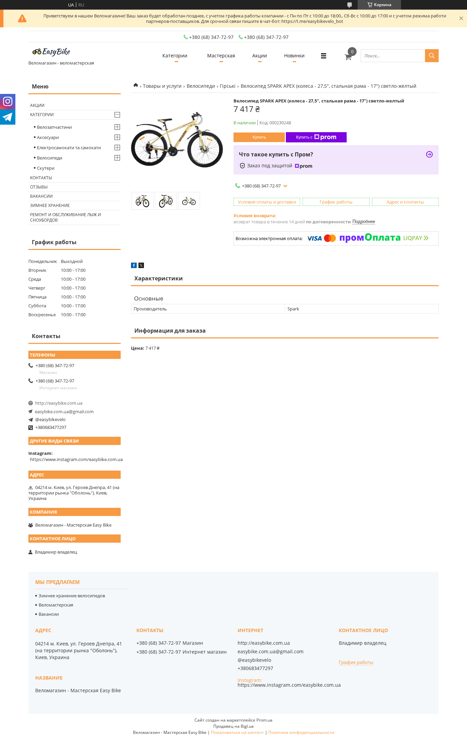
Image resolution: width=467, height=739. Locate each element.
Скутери (45, 168)
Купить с (304, 137)
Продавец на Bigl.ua (233, 726)
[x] (141, 266)
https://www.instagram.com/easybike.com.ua (76, 459)
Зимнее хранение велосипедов (72, 595)
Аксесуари (48, 137)
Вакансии (41, 196)
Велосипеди (201, 86)
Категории (174, 55)
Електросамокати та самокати (69, 147)
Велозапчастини (54, 127)
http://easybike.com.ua (58, 403)
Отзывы (39, 187)
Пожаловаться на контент (237, 732)
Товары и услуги (162, 86)
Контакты (41, 178)
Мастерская (221, 55)
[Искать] (432, 55)
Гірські (228, 86)
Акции (259, 55)
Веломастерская (56, 605)
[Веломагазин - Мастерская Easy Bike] (54, 52)
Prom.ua (264, 720)
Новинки (294, 55)
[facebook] (134, 266)
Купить (259, 137)
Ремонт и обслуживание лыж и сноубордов (65, 217)
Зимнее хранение (50, 205)
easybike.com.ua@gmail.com (64, 411)
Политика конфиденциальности (301, 732)
